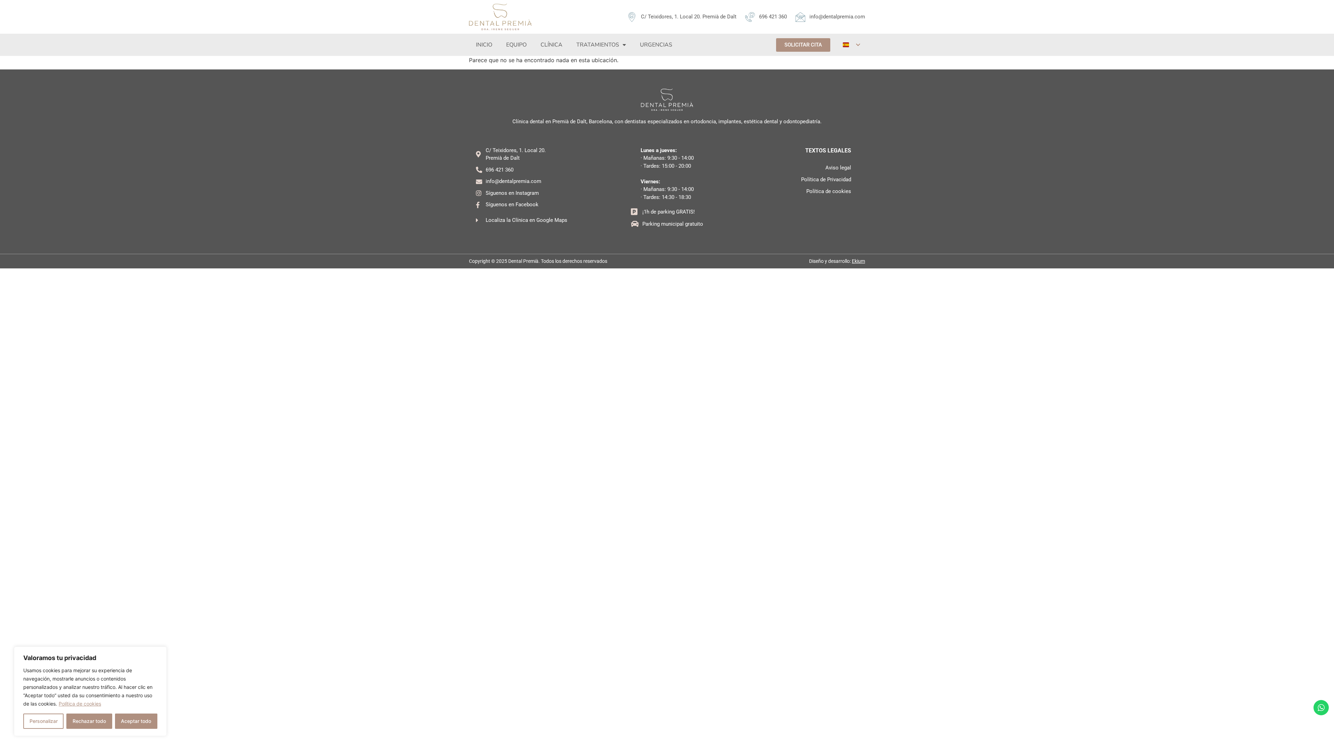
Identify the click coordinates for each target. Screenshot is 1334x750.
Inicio (484, 45)
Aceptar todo (136, 721)
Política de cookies (80, 704)
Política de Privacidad (826, 179)
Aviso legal (838, 168)
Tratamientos (597, 45)
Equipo (516, 45)
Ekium (858, 261)
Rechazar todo (89, 721)
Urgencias (656, 45)
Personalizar (44, 721)
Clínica (551, 45)
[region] (90, 691)
